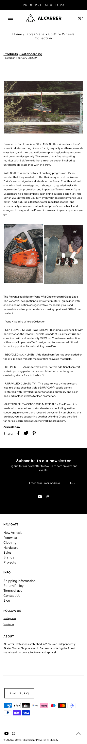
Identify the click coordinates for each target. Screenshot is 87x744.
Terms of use (12, 590)
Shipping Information (19, 581)
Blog (29, 34)
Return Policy (13, 586)
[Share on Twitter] (26, 433)
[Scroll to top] (78, 733)
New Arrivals (12, 533)
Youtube (8, 624)
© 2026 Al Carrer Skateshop (19, 739)
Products (10, 54)
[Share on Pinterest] (34, 433)
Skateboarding (30, 54)
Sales (7, 552)
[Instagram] (48, 497)
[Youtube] (40, 497)
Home (17, 34)
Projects (9, 562)
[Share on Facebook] (18, 433)
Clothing (10, 542)
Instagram (9, 618)
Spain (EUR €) (19, 693)
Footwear (10, 538)
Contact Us (11, 595)
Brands (8, 557)
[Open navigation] (11, 18)
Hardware (10, 547)
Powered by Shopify (47, 739)
